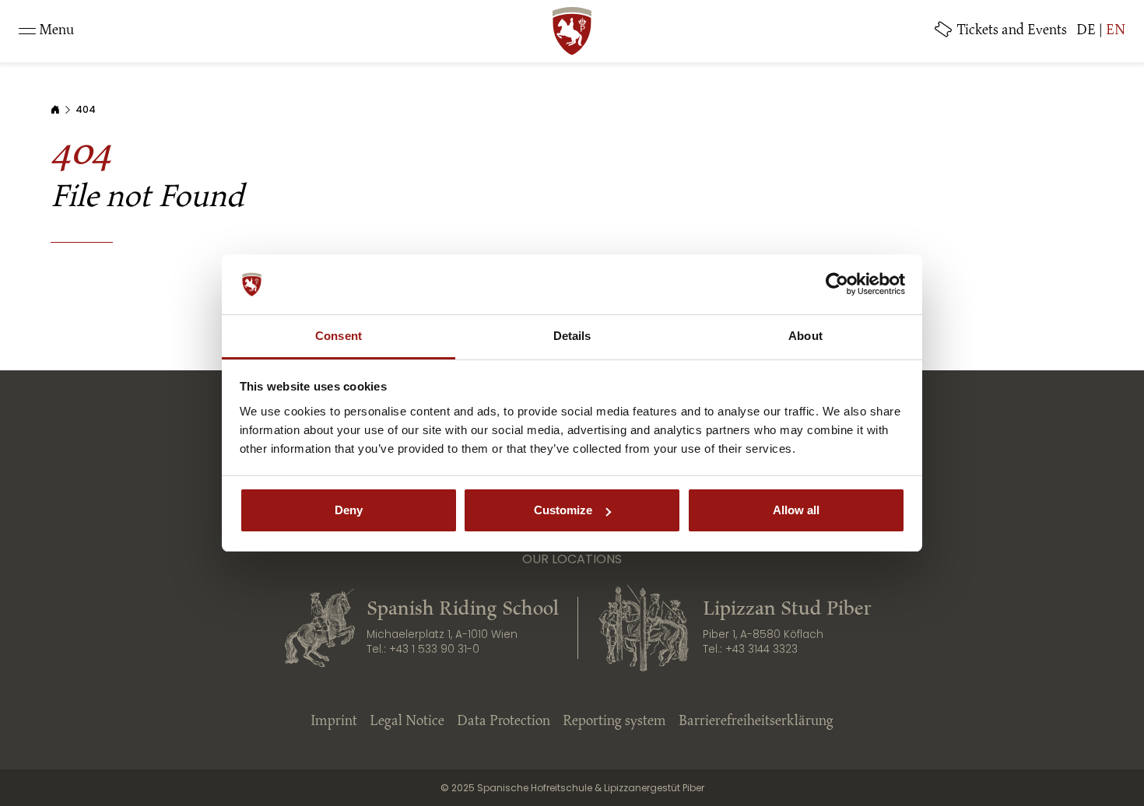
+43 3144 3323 (761, 649)
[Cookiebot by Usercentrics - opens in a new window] (837, 284)
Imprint (334, 722)
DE (1086, 31)
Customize (563, 510)
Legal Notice (407, 722)
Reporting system (614, 722)
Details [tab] (572, 335)
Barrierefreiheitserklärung (756, 722)
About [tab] (805, 335)
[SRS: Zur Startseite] (572, 31)
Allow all (796, 510)
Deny (349, 510)
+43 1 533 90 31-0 (434, 649)
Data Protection (503, 722)
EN (1115, 31)
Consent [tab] (338, 335)
